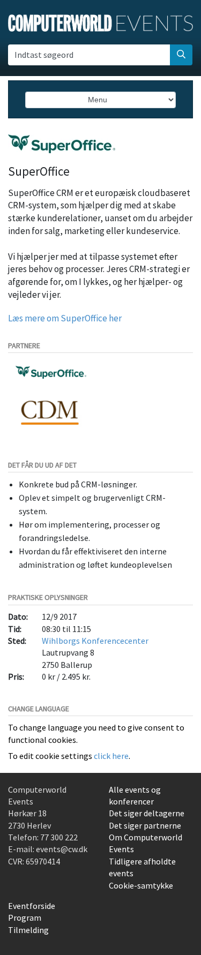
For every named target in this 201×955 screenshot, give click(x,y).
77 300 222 (59, 837)
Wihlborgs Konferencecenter (95, 640)
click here (111, 755)
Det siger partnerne (145, 825)
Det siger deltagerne (146, 813)
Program (24, 917)
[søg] (181, 54)
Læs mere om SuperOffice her (65, 318)
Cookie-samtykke (141, 885)
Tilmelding (28, 929)
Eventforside (31, 905)
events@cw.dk (61, 849)
